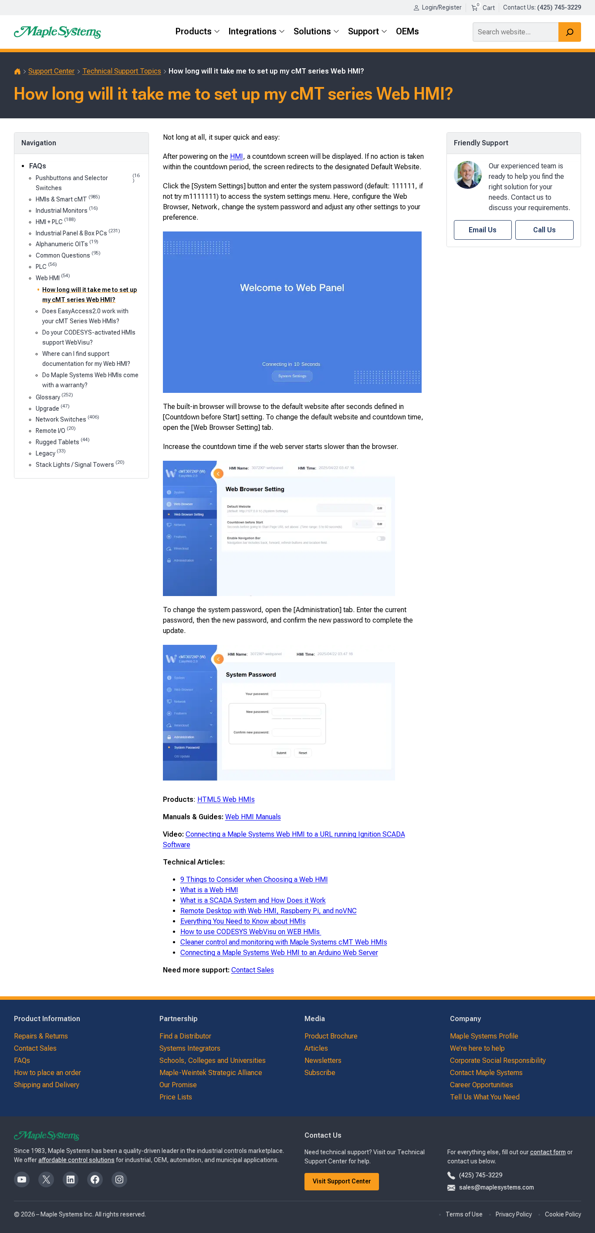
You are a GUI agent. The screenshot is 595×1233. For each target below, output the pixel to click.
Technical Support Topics (121, 71)
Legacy (51, 453)
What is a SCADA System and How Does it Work (253, 900)
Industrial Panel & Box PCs (78, 232)
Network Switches (67, 419)
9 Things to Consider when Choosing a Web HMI (254, 879)
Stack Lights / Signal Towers (80, 464)
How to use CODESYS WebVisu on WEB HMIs (250, 932)
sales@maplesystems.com (496, 1187)
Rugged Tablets (63, 441)
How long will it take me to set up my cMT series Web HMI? (89, 294)
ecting (210, 834)
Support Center (51, 71)
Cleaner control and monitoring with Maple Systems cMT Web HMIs (283, 942)
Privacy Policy (514, 1214)
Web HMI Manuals (253, 817)
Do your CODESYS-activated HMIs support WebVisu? (88, 337)
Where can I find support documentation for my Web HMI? (86, 358)
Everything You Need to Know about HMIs (243, 921)
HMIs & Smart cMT (68, 198)
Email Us (483, 230)
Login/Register (442, 7)
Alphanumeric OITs (67, 243)
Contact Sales (252, 970)
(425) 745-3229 (480, 1175)
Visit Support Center (342, 1181)
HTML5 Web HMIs (226, 799)
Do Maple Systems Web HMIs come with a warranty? (90, 380)
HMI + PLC (56, 221)
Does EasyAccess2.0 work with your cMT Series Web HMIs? (85, 316)
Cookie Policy (563, 1214)
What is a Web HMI (209, 890)
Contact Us (518, 7)
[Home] (17, 71)
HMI (236, 156)
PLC (46, 266)
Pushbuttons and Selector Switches (87, 182)
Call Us (544, 230)
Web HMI (53, 277)
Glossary (54, 396)
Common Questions (68, 255)
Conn (193, 834)
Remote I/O (56, 430)
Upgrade (53, 408)
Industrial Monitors (67, 210)
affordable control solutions (76, 1159)
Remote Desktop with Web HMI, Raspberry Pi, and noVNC (268, 911)
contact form (548, 1152)
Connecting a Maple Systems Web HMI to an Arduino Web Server (279, 952)
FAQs (37, 166)
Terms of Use (464, 1214)
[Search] (569, 32)
